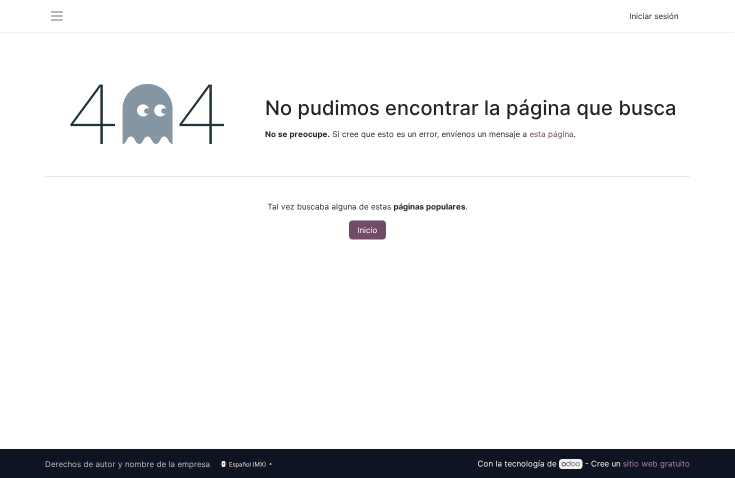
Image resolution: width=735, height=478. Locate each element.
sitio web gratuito (656, 463)
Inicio (368, 230)
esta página (552, 134)
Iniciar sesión (654, 16)
